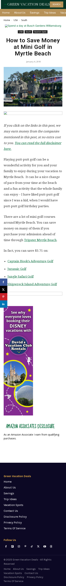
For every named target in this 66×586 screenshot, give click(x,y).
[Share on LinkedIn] (3, 304)
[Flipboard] (12, 546)
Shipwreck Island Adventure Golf (32, 284)
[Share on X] (3, 289)
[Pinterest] (25, 546)
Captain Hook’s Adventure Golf (30, 261)
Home (7, 20)
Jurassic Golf (17, 269)
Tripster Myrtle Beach (40, 240)
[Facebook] (6, 546)
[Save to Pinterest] (3, 296)
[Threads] (51, 546)
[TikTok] (32, 546)
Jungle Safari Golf (21, 276)
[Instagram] (18, 546)
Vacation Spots (40, 31)
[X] (38, 546)
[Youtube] (44, 546)
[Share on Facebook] (3, 282)
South (24, 20)
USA (16, 20)
